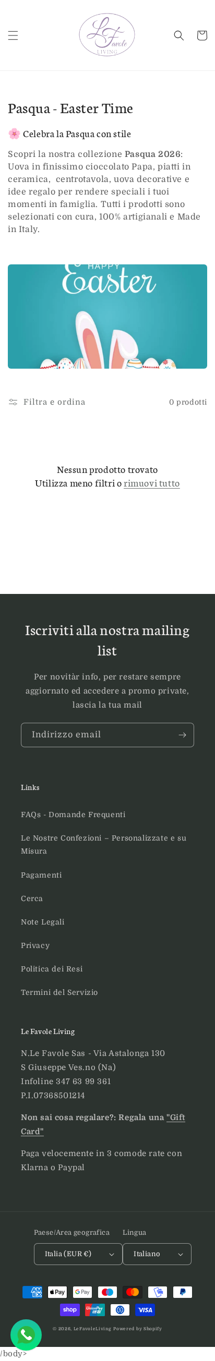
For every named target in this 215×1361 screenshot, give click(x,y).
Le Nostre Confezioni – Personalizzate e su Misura (103, 844)
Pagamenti (41, 875)
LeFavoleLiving (93, 1329)
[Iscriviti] (182, 735)
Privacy (35, 945)
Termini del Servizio (59, 992)
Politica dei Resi (51, 969)
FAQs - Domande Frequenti (73, 814)
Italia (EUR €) (68, 1254)
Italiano (147, 1254)
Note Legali (43, 922)
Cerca (32, 898)
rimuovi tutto (152, 482)
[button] (13, 35)
